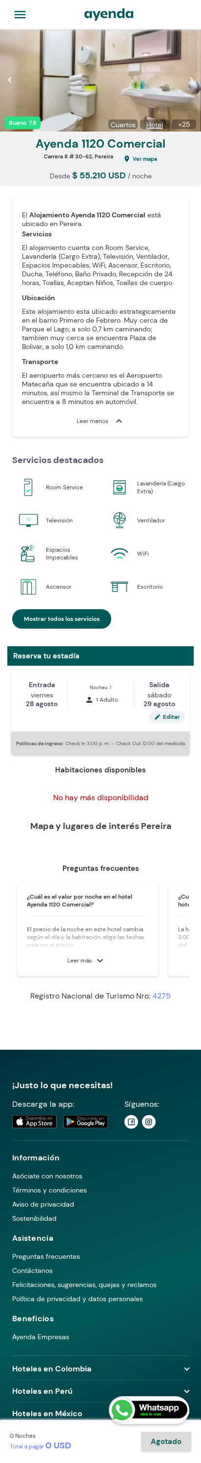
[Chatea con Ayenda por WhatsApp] (149, 1410)
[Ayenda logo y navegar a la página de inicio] (108, 14)
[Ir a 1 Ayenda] (131, 1122)
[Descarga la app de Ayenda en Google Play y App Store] (60, 1121)
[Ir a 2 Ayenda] (149, 1122)
